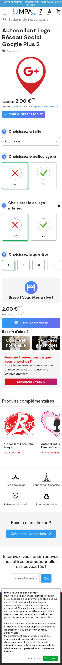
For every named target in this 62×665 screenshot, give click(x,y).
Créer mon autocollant (28, 533)
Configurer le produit (25, 114)
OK (46, 578)
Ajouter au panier (34, 322)
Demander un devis (31, 382)
